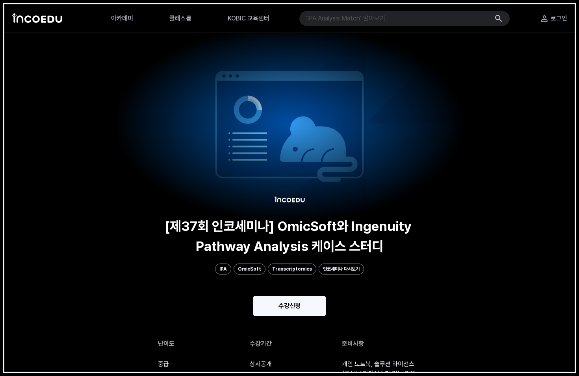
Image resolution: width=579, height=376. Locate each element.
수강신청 (289, 306)
